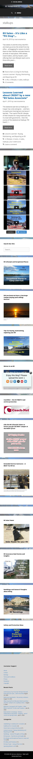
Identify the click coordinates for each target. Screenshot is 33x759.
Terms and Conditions (9, 677)
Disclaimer (6, 681)
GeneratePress (16, 756)
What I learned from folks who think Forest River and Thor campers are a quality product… (16, 701)
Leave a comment (11, 144)
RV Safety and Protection (10, 742)
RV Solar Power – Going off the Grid (13, 744)
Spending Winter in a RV (10, 746)
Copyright (6, 683)
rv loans (15, 139)
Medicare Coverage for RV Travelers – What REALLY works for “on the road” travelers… (15, 707)
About (5, 670)
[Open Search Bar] (12, 13)
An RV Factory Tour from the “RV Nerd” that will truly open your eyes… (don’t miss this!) (16, 692)
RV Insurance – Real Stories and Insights (14, 736)
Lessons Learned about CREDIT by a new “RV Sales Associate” (16, 95)
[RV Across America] (16, 6)
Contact (6, 672)
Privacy (5, 679)
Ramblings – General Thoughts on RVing (14, 734)
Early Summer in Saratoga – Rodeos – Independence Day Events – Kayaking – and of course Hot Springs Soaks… (15, 713)
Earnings (6, 675)
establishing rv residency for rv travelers (14, 724)
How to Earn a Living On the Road (16, 72)
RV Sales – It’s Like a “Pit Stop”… (15, 34)
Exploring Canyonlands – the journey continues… (16, 697)
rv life (7, 80)
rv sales (19, 80)
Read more (8, 66)
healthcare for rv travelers (10, 726)
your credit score (15, 142)
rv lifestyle (12, 80)
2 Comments (9, 82)
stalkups (26, 80)
